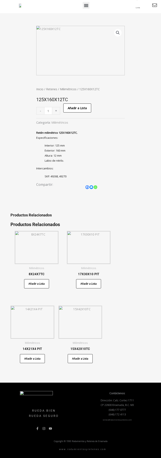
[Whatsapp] (95, 187)
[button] (86, 5)
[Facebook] (87, 187)
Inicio (39, 89)
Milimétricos (68, 89)
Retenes (51, 89)
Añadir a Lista (77, 108)
